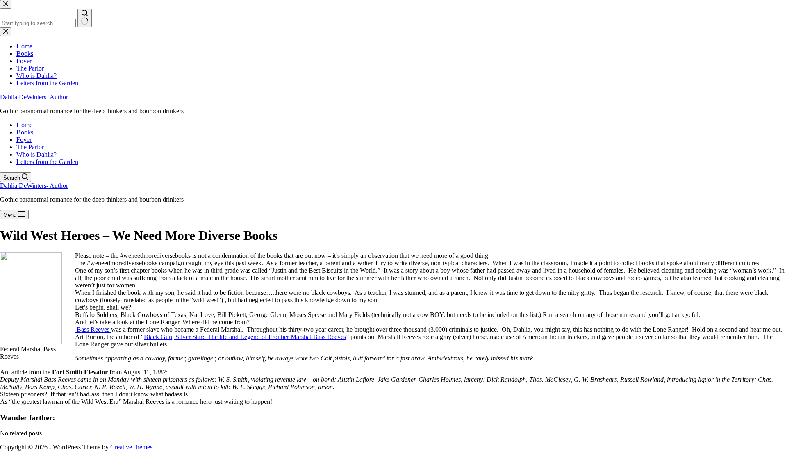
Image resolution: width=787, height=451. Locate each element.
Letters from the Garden (47, 161)
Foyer (24, 139)
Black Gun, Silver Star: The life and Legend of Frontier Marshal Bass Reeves (245, 336)
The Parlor (30, 147)
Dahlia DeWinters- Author (34, 96)
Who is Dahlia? (36, 154)
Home (24, 124)
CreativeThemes (131, 447)
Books (24, 132)
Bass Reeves (93, 329)
